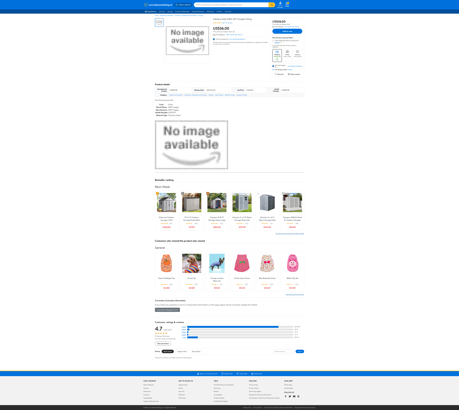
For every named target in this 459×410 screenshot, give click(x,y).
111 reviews (229, 23)
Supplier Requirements (151, 401)
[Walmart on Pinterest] (298, 396)
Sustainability (147, 398)
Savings (170, 11)
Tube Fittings (219, 95)
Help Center (228, 374)
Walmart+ (182, 395)
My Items (228, 11)
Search (300, 351)
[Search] (271, 4)
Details (290, 69)
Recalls (216, 391)
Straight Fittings (242, 95)
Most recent (168, 351)
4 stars (184, 329)
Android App (288, 388)
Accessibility (218, 395)
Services (162, 11)
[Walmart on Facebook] (285, 396)
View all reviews (163, 343)
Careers (219, 11)
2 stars (184, 335)
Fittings (200, 15)
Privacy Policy (254, 388)
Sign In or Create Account (209, 374)
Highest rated (181, 351)
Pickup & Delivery (198, 11)
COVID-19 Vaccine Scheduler (224, 385)
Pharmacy (210, 11)
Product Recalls (219, 398)
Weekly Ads (258, 374)
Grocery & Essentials (182, 11)
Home (157, 15)
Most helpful (196, 351)
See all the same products (295, 294)
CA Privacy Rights (255, 391)
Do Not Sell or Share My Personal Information (264, 398)
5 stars (184, 327)
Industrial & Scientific (166, 15)
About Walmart (148, 385)
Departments (151, 11)
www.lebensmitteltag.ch (237, 39)
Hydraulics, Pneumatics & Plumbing (186, 15)
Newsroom (147, 391)
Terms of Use (253, 385)
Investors (146, 395)
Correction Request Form (167, 309)
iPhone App (288, 385)
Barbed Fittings (230, 95)
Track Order (243, 374)
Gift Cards (182, 398)
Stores (181, 388)
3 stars (184, 332)
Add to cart (287, 31)
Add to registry (295, 74)
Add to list (280, 74)
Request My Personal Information (260, 395)
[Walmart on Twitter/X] (290, 396)
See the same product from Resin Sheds (290, 233)
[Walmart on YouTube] (294, 396)
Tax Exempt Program (221, 401)
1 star (184, 337)
